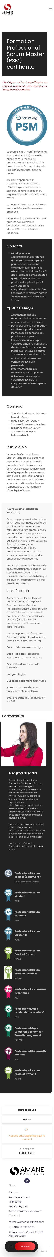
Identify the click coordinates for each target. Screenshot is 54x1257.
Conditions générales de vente (25, 1211)
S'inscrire (25, 1246)
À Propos (14, 1192)
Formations (15, 1201)
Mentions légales (18, 1206)
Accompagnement (19, 1197)
